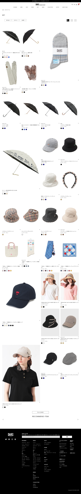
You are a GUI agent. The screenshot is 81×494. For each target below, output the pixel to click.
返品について (62, 446)
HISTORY (72, 443)
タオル (45, 449)
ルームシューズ (47, 451)
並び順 (23, 20)
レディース (46, 466)
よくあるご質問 (62, 455)
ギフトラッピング (63, 443)
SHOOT (34, 485)
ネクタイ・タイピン (37, 458)
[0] (78, 4)
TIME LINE (72, 445)
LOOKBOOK (35, 487)
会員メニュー (62, 459)
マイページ (62, 462)
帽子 (23, 453)
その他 (23, 464)
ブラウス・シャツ (25, 445)
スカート (23, 450)
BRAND (34, 475)
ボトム (34, 447)
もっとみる (40, 412)
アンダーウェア (36, 464)
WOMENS (15, 7)
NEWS (43, 7)
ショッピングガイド (63, 441)
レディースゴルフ (47, 442)
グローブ (23, 454)
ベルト (34, 456)
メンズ (45, 468)
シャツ (34, 442)
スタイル (15, 20)
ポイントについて (63, 445)
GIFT (38, 7)
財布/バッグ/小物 (36, 454)
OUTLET (57, 7)
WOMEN (45, 459)
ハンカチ (34, 467)
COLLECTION (50, 7)
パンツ (23, 448)
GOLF (27, 7)
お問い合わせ (72, 453)
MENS (21, 7)
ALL (33, 474)
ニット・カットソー (26, 444)
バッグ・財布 (24, 456)
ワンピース (24, 447)
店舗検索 (71, 449)
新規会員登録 (62, 461)
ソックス (23, 462)
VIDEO (34, 484)
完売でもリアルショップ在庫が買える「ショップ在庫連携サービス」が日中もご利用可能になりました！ (40, 0)
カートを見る (62, 464)
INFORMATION (36, 477)
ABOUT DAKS (65, 7)
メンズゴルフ (46, 444)
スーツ (34, 448)
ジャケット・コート (26, 442)
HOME (32, 7)
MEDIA (34, 478)
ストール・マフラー (26, 458)
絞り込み (7, 20)
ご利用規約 (62, 451)
